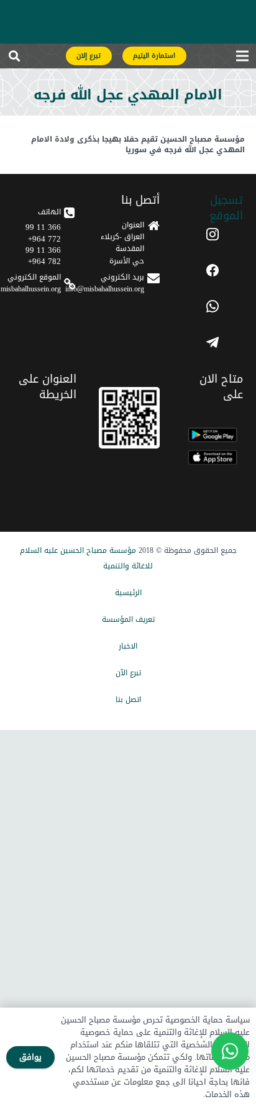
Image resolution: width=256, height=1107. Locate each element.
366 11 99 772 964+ (43, 232)
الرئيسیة (128, 592)
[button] (14, 58)
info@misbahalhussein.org (104, 289)
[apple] (212, 457)
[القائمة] (242, 58)
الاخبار (128, 646)
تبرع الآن (128, 673)
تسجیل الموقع (226, 207)
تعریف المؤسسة (128, 619)
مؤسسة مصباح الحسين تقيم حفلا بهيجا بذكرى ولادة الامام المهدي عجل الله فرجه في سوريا (138, 144)
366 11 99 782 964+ (43, 255)
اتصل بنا (128, 699)
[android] (212, 435)
